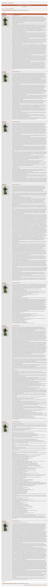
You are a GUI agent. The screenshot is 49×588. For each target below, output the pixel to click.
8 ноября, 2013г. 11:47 (17, 325)
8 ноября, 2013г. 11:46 (17, 184)
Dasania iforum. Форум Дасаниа (7, 10)
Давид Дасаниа (4, 15)
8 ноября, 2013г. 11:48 (17, 421)
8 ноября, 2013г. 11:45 (17, 121)
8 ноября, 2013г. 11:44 (17, 15)
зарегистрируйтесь (11, 8)
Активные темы (24, 6)
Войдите (7, 8)
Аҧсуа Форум (14, 10)
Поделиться (13, 15)
